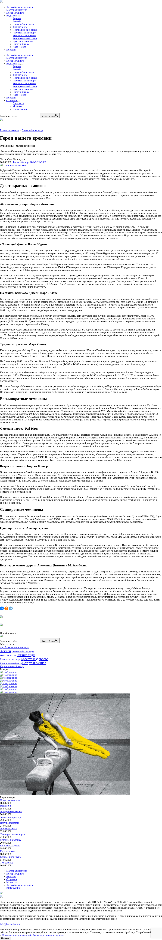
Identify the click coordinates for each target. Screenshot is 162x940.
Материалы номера (16, 10)
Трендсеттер (6, 862)
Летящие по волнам (10, 840)
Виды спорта (13, 15)
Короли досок (7, 851)
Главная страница (9, 130)
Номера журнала (15, 12)
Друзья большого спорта (19, 7)
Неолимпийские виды (25, 29)
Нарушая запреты (9, 822)
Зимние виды (20, 27)
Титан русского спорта (12, 834)
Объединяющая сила (11, 811)
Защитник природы (10, 817)
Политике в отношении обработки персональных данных (33, 935)
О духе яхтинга (8, 828)
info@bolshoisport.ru (10, 924)
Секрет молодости (10, 800)
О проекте (11, 100)
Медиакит (18, 106)
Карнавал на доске (10, 845)
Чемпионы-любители (24, 35)
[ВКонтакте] (2, 608)
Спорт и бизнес (21, 44)
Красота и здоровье (23, 41)
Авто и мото (19, 46)
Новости (11, 49)
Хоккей (17, 21)
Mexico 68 (5, 805)
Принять (5, 938)
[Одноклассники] (6, 608)
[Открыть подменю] (21, 64)
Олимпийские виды (23, 24)
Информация (20, 109)
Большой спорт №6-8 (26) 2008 (29, 162)
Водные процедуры (10, 857)
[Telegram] (11, 608)
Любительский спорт (24, 32)
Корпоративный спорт (25, 38)
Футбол (17, 18)
